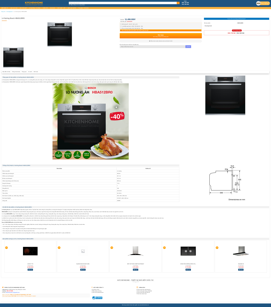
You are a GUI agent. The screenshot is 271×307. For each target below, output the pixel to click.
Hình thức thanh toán (142, 293)
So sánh (30, 71)
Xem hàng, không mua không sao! (160, 35)
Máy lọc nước (72, 8)
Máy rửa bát (23, 8)
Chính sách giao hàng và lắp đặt (144, 290)
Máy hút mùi (14, 8)
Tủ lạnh (80, 8)
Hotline (185, 1)
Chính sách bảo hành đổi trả (143, 292)
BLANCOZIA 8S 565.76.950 (83, 263)
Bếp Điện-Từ (4, 8)
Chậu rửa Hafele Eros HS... (188, 263)
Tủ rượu (86, 8)
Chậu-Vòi (45, 8)
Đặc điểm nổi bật (6, 71)
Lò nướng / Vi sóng (34, 8)
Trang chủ (3, 11)
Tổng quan (24, 71)
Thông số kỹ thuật (16, 71)
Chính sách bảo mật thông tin (143, 289)
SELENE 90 (241, 263)
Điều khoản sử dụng (96, 290)
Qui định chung (95, 289)
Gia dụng (52, 8)
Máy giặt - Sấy (61, 8)
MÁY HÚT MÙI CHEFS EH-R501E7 (135, 263)
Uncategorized (9, 11)
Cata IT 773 (30, 263)
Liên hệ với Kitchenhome (97, 292)
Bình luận (36, 71)
